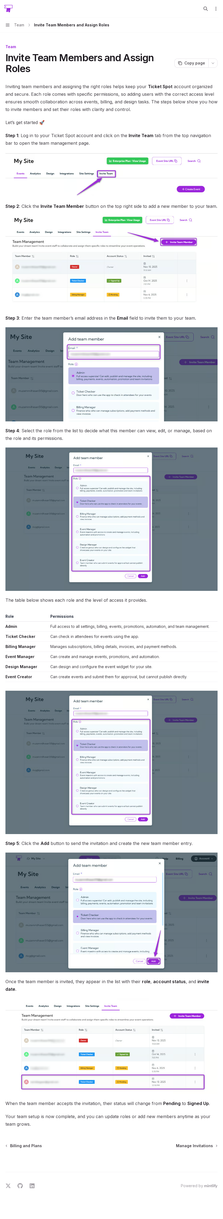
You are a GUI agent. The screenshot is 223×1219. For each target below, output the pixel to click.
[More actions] (216, 9)
